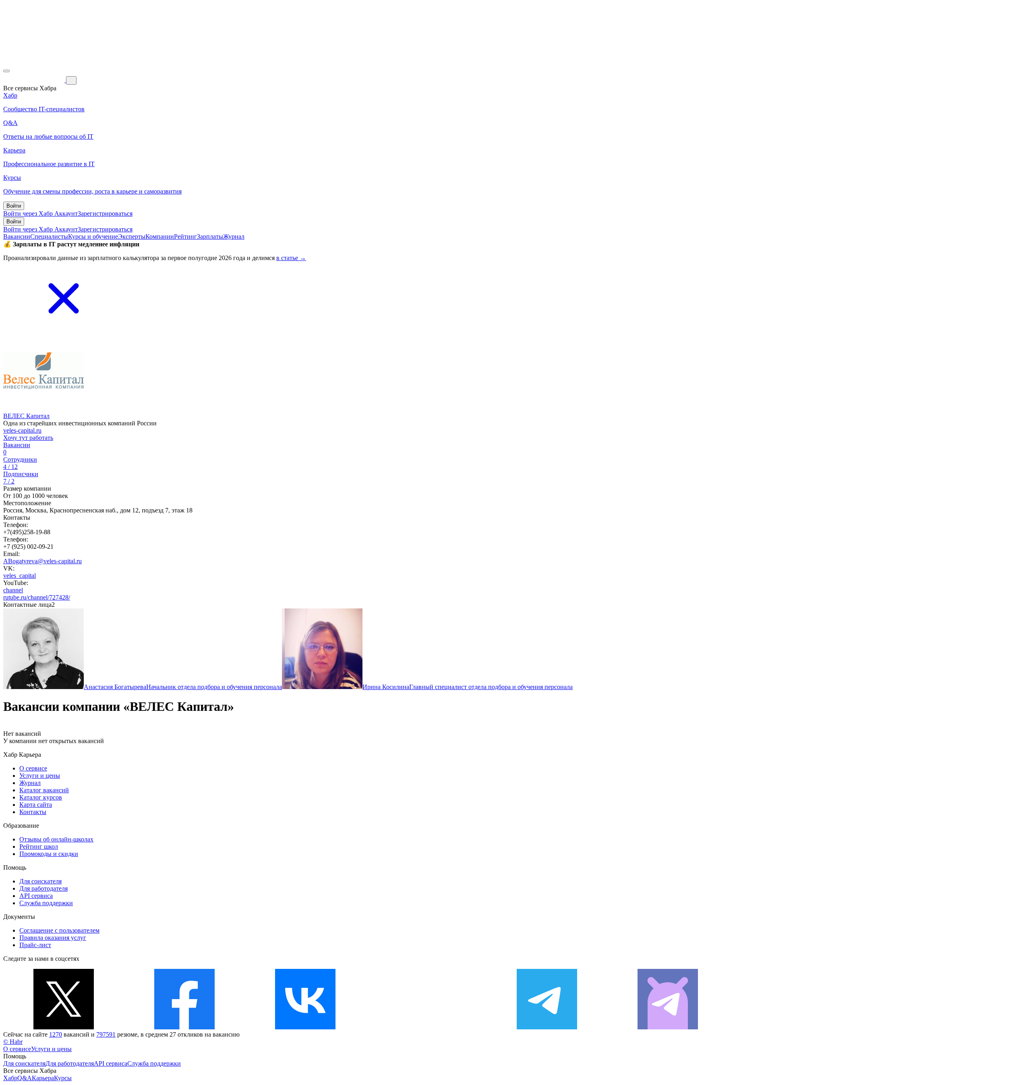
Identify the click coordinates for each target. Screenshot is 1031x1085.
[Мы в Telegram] (547, 1027)
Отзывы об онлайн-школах (56, 839)
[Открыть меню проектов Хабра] (6, 71)
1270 (55, 1034)
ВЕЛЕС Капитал (26, 415)
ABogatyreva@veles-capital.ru (42, 561)
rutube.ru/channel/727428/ (36, 597)
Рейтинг (185, 236)
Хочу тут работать (28, 437)
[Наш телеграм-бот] (667, 1027)
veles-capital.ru (22, 430)
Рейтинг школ (38, 846)
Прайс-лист (35, 944)
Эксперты (131, 236)
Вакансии (16, 236)
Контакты (32, 811)
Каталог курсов (40, 797)
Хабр (10, 1078)
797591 (106, 1034)
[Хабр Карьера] (34, 80)
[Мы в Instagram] (426, 1027)
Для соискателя (40, 881)
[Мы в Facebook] (184, 1027)
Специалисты (49, 236)
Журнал (233, 236)
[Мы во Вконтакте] (305, 1027)
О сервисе (33, 768)
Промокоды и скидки (48, 853)
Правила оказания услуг (52, 937)
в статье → (291, 257)
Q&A (24, 1078)
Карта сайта (35, 804)
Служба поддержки (46, 903)
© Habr (13, 1041)
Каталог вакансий (44, 790)
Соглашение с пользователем (59, 930)
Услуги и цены (39, 775)
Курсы (63, 1078)
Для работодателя (43, 888)
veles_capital (19, 575)
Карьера (43, 1078)
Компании (159, 236)
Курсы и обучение (93, 236)
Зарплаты (210, 236)
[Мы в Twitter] (63, 1027)
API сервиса (36, 895)
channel (13, 590)
